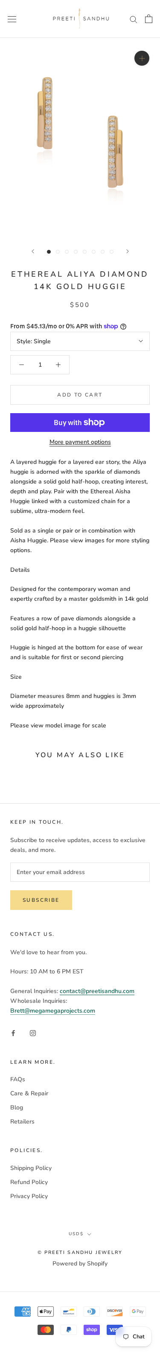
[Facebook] (13, 1033)
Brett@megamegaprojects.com (52, 1011)
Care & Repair (29, 1093)
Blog (16, 1107)
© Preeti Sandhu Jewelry (80, 1252)
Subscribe (41, 900)
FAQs (17, 1079)
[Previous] (33, 251)
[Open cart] (148, 18)
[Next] (127, 251)
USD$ (76, 1234)
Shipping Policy (31, 1168)
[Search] (133, 19)
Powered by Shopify (80, 1263)
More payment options (80, 442)
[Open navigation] (12, 19)
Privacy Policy (29, 1196)
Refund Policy (29, 1182)
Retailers (22, 1122)
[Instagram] (33, 1033)
